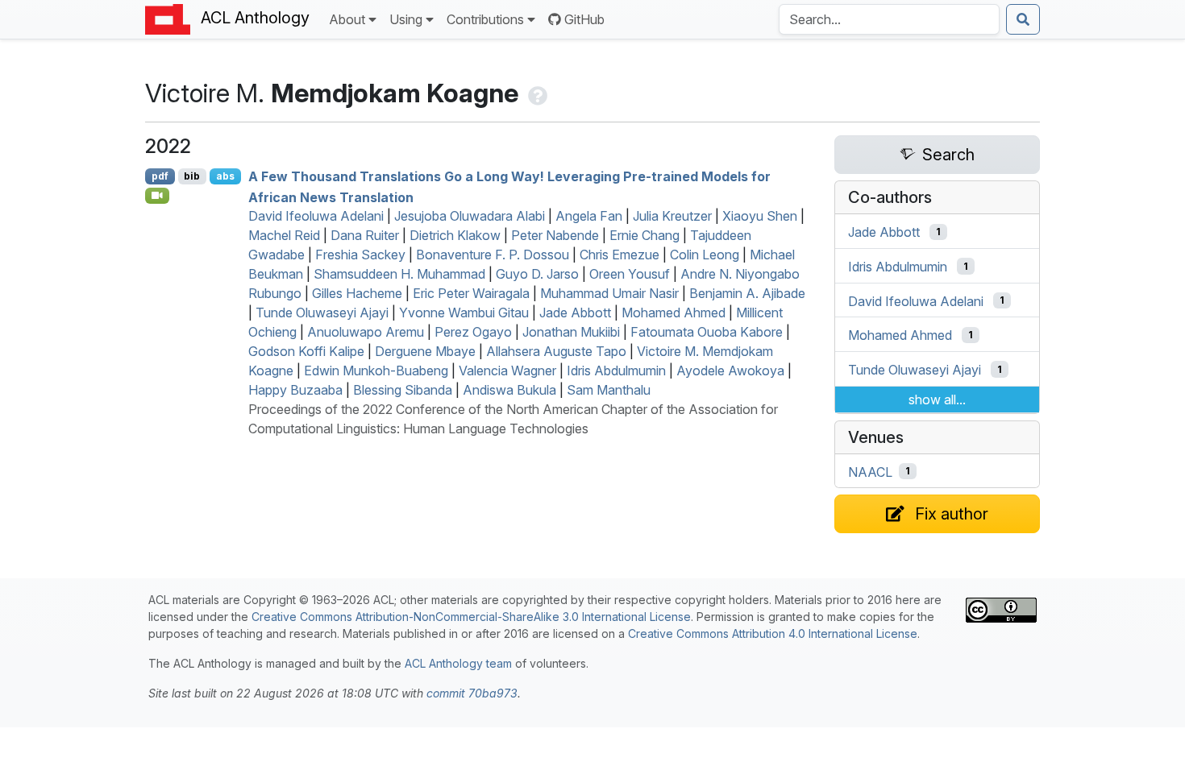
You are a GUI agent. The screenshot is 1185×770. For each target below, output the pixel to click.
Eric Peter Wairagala (471, 293)
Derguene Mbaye (425, 351)
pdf (160, 176)
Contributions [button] (485, 19)
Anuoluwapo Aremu (365, 332)
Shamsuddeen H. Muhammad (399, 274)
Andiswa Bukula (509, 390)
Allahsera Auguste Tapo (556, 351)
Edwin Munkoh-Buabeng (376, 370)
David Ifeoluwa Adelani (316, 216)
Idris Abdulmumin (616, 370)
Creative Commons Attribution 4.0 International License (772, 633)
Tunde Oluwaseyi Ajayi (322, 312)
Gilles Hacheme (357, 293)
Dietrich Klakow (455, 235)
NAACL (870, 471)
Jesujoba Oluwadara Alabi (469, 216)
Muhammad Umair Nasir (609, 293)
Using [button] (405, 19)
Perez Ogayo (473, 332)
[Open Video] (157, 196)
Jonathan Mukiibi (571, 332)
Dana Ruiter (365, 235)
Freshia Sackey (360, 254)
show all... (937, 399)
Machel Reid (284, 235)
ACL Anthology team (458, 663)
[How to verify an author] (536, 93)
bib (192, 176)
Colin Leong (704, 254)
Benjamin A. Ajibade (747, 293)
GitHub (584, 19)
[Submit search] (1023, 19)
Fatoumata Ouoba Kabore (706, 332)
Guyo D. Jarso (537, 274)
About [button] (347, 19)
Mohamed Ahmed (674, 312)
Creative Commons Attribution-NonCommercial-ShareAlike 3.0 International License (471, 616)
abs (225, 176)
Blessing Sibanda (402, 390)
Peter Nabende (555, 235)
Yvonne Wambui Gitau (464, 312)
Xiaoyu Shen (759, 216)
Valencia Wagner (507, 370)
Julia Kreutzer (672, 216)
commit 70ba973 (472, 693)
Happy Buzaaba (295, 390)
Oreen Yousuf (629, 274)
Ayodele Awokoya (730, 370)
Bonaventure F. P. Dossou (492, 254)
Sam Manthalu (609, 390)
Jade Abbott (575, 312)
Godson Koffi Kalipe (306, 351)
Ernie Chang (644, 235)
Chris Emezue (619, 254)
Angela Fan (588, 216)
